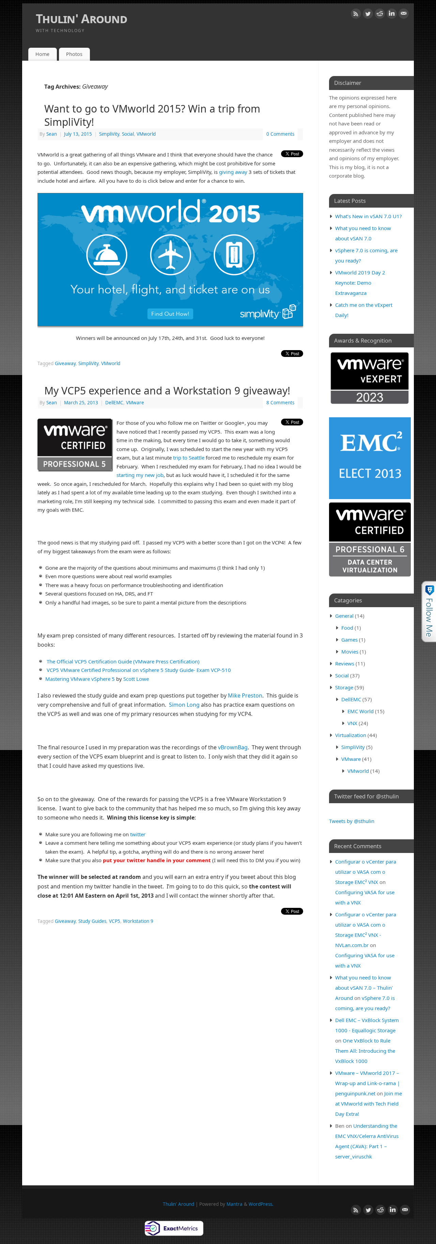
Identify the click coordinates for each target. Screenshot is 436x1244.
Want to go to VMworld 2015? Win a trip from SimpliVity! (152, 115)
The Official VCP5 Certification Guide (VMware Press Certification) (123, 661)
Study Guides (92, 921)
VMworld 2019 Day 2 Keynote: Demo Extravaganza (360, 282)
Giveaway (65, 363)
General (344, 615)
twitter (137, 834)
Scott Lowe (136, 678)
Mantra (235, 1204)
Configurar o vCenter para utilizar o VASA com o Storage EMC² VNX (365, 871)
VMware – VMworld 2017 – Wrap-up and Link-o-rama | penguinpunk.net (367, 1083)
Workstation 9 (138, 921)
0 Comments (280, 134)
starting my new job (140, 474)
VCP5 (114, 921)
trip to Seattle (188, 457)
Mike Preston (245, 695)
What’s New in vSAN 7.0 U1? (368, 216)
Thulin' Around (81, 18)
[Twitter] (368, 15)
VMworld (146, 134)
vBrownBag (233, 747)
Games (349, 639)
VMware (135, 403)
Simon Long (184, 704)
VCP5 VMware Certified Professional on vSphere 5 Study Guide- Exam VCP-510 (139, 669)
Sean (51, 134)
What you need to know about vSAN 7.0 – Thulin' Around (364, 987)
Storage (344, 687)
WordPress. (261, 1204)
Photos (74, 54)
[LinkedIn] (392, 15)
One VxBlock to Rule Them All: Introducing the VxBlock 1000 (365, 1050)
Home (42, 54)
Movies (349, 651)
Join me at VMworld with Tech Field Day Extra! (368, 1103)
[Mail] (404, 15)
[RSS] (356, 15)
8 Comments (280, 403)
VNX (352, 723)
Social (128, 134)
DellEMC (114, 403)
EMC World (360, 711)
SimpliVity (109, 134)
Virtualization (350, 735)
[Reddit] (380, 15)
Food (347, 627)
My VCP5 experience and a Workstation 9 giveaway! (167, 391)
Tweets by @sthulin (351, 821)
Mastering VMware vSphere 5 (80, 678)
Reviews (344, 663)
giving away (233, 171)
